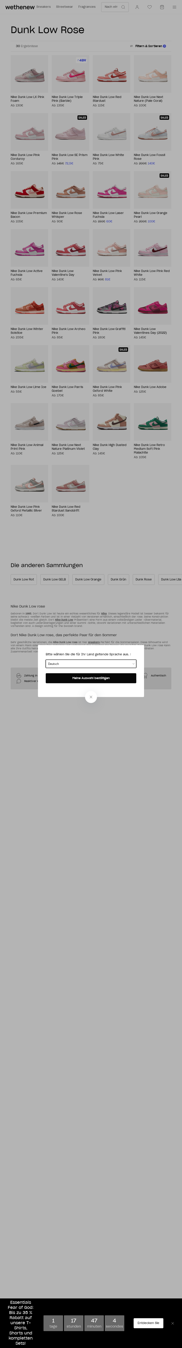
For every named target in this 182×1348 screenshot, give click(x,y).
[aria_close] (91, 697)
